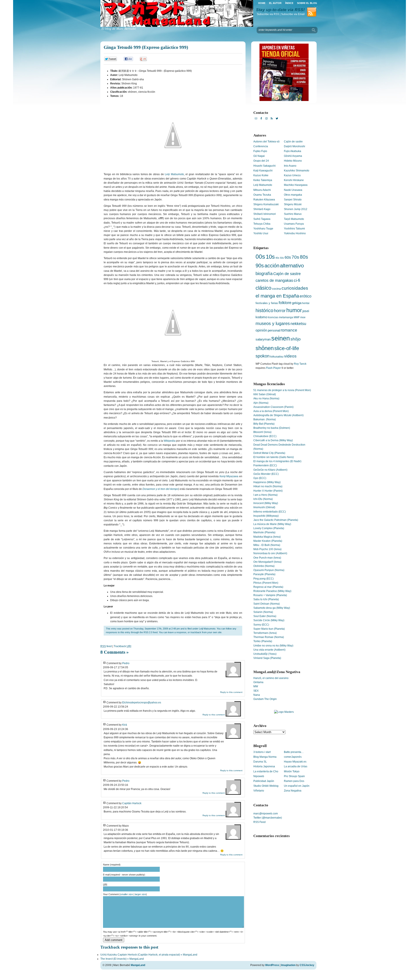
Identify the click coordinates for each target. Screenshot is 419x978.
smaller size (126, 894)
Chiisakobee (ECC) (264, 436)
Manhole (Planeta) (264, 532)
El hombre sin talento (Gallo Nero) (273, 457)
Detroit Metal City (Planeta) (269, 453)
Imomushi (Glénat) (264, 507)
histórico (264, 310)
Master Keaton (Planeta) (267, 540)
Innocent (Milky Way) (265, 503)
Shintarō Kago (261, 209)
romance (289, 330)
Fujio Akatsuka (292, 151)
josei (305, 311)
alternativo (292, 265)
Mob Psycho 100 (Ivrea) (267, 549)
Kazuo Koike (260, 175)
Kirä (124, 724)
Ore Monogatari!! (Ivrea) (267, 561)
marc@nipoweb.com (265, 813)
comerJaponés (293, 756)
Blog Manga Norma (264, 756)
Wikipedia (169, 440)
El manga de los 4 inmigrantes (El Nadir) (277, 461)
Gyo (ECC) (259, 478)
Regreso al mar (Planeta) (268, 586)
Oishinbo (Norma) (264, 566)
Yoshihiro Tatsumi (294, 228)
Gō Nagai (259, 155)
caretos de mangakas (274, 280)
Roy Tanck (300, 363)
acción (271, 265)
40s (277, 257)
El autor (275, 3)
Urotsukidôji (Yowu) (264, 653)
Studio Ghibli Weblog (265, 785)
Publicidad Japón (263, 781)
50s (282, 257)
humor (294, 310)
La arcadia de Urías (295, 766)
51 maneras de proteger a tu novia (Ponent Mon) (282, 390)
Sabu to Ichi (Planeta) (266, 599)
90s (260, 265)
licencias (273, 317)
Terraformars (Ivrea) (265, 632)
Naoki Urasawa (293, 189)
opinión (261, 330)
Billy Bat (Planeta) (264, 423)
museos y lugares (273, 323)
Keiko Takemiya (262, 180)
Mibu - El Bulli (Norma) (266, 545)
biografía (264, 273)
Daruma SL (260, 761)
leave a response (177, 632)
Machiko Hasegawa (295, 184)
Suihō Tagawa (261, 219)
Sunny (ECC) (261, 624)
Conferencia (260, 146)
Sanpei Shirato (293, 199)
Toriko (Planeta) (262, 641)
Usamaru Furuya (294, 223)
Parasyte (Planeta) (264, 574)
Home (261, 3)
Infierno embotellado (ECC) (269, 511)
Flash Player (273, 367)
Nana (256, 694)
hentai (305, 303)
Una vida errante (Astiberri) (269, 649)
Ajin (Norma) (260, 402)
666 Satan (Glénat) (264, 394)
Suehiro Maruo (293, 213)
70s (295, 257)
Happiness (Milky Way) (267, 482)
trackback (196, 632)
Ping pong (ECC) (263, 578)
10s (270, 256)
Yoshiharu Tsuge (263, 228)
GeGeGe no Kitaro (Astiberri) (270, 469)
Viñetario (258, 790)
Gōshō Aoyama (293, 155)
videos (290, 356)
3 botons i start (262, 752)
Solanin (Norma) (263, 612)
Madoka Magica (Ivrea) (267, 536)
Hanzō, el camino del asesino (270, 678)
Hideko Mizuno (293, 160)
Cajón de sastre (293, 141)
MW (255, 686)
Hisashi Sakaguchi (264, 165)
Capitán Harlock (131, 803)
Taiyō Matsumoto (294, 219)
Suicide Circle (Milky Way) (268, 620)
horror (280, 310)
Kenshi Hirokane (294, 180)
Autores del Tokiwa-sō (266, 141)
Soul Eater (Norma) (264, 616)
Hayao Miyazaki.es (295, 761)
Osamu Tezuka (262, 194)
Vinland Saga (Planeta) (267, 658)
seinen (280, 338)
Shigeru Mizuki (293, 204)
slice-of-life (286, 348)
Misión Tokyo (291, 771)
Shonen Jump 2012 (295, 209)
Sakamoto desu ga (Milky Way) (271, 607)
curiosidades (295, 288)
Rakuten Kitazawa (264, 199)
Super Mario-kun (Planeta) (269, 628)
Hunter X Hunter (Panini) (268, 490)
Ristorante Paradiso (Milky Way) (272, 591)
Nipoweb (258, 776)
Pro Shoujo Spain (294, 776)
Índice (289, 3)
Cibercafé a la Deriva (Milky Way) (273, 440)
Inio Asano (290, 165)
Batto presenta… (294, 752)
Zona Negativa (292, 790)
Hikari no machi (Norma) (267, 486)
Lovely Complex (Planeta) (268, 528)
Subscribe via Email (293, 14)
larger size (140, 894)
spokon (263, 356)
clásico (263, 288)
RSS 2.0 (148, 632)
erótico (305, 296)
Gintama (258, 682)
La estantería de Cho (265, 771)
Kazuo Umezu (292, 175)
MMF (297, 317)
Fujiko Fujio (260, 151)
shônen (265, 348)
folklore (285, 303)
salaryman (263, 339)
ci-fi (297, 280)
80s (304, 257)
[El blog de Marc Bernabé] (176, 25)
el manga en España (277, 296)
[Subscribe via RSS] (313, 16)
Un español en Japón (296, 785)
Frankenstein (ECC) (265, 465)
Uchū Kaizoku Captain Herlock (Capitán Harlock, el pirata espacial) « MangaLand (148, 954)
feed (106, 646)
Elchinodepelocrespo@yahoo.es (141, 702)
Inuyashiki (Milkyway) (266, 515)
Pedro (125, 663)
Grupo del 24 (261, 160)
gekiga (296, 303)
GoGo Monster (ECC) (266, 473)
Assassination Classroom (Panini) (273, 407)
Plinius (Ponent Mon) (265, 582)
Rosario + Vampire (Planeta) (270, 595)
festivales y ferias (267, 303)
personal (274, 330)
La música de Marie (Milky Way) (272, 524)
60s (288, 257)
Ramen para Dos (294, 781)
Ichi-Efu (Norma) (263, 499)
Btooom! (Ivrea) (262, 432)
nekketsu (298, 323)
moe (303, 317)
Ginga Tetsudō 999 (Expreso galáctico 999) (146, 47)
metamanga (286, 317)
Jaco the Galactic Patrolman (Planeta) (275, 519)
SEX (256, 690)
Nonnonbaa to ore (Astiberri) (270, 553)
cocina (276, 288)
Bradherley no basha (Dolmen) (271, 427)
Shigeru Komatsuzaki (266, 204)
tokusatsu (276, 356)
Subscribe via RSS (268, 14)
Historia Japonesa (264, 766)
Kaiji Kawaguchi (263, 170)
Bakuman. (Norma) (264, 419)
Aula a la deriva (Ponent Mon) (271, 411)
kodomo (261, 317)
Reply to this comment (231, 692)
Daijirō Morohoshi (294, 146)
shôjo (295, 339)
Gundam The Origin (265, 699)
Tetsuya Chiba (261, 223)
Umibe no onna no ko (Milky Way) (273, 645)
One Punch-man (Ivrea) (267, 557)
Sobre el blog (307, 3)
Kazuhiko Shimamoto (296, 170)
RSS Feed (259, 822)
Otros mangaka (293, 194)
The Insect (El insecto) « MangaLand (122, 958)
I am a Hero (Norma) (265, 494)
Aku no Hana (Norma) (266, 398)
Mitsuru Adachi (262, 189)
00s (260, 256)
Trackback (122, 646)
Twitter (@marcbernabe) (267, 817)
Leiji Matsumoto (174, 174)
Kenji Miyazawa (229, 476)
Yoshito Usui (260, 233)
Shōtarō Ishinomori (264, 213)
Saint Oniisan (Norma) (266, 603)
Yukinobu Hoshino (295, 233)
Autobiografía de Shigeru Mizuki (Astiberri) (278, 415)
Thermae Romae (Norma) (268, 637)
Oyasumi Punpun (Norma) (268, 570)
